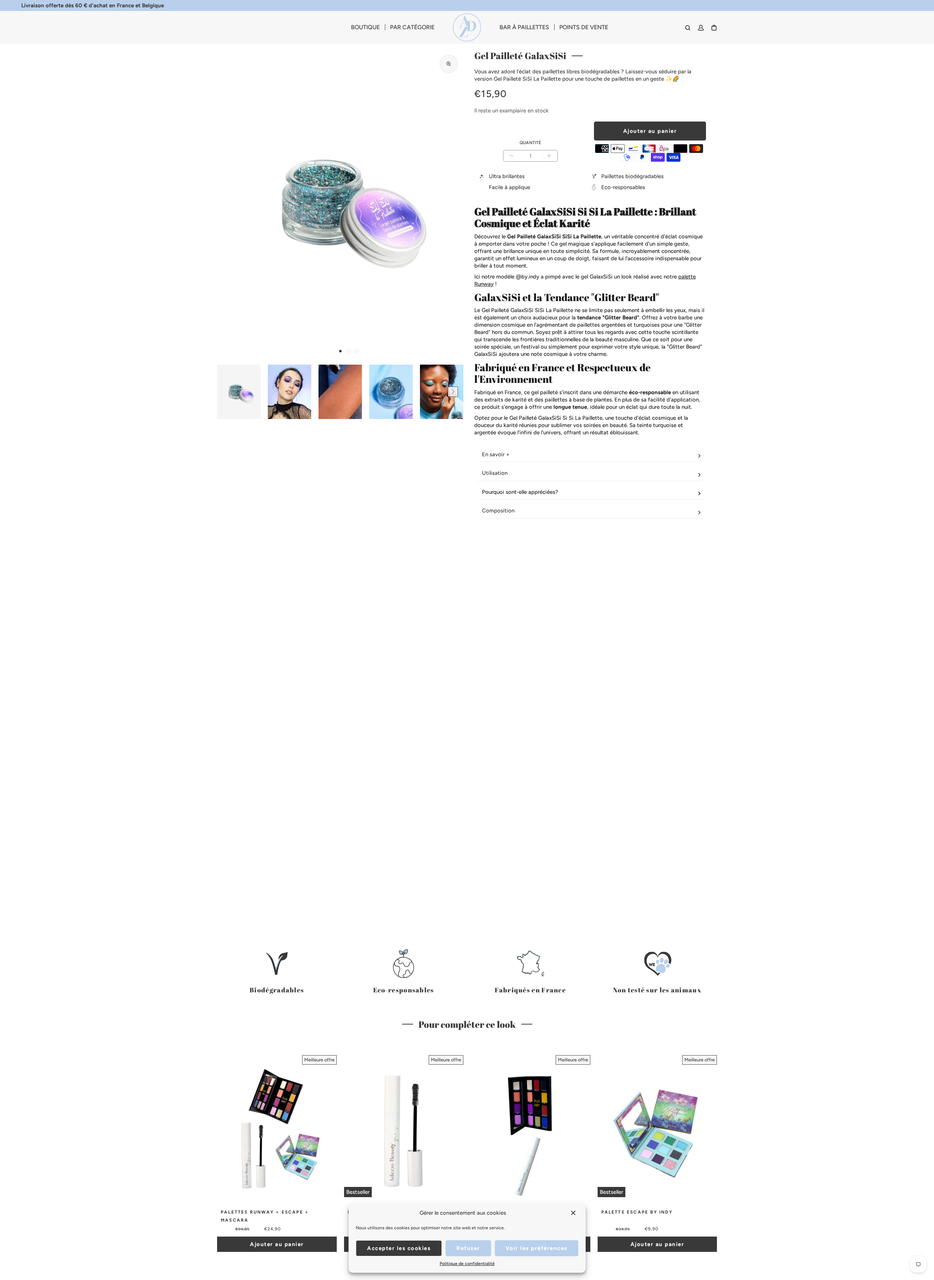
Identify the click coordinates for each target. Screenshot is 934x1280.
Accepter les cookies (399, 1248)
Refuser (468, 1248)
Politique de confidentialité (467, 1263)
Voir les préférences (536, 1248)
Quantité (530, 142)
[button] (340, 351)
